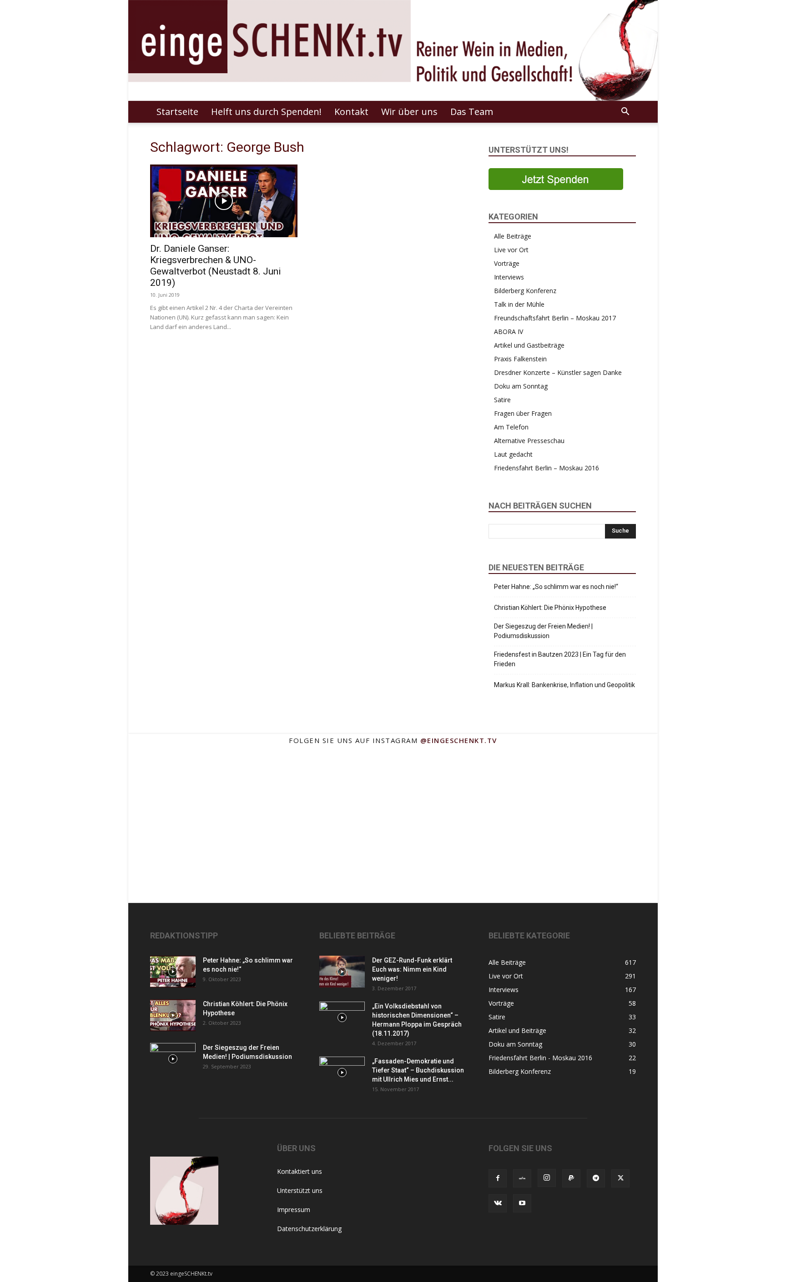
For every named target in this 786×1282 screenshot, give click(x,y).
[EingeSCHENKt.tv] (393, 50)
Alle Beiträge (512, 236)
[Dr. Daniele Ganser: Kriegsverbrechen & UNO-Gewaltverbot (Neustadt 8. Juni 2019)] (223, 201)
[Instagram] (547, 1178)
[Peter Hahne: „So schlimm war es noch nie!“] (173, 972)
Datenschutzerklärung (309, 1228)
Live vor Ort (511, 249)
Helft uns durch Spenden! (266, 111)
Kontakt (351, 111)
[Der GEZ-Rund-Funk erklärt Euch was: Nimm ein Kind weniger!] (342, 972)
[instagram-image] (165, 789)
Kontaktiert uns (299, 1171)
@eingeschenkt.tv (458, 740)
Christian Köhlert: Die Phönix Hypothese (550, 607)
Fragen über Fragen (523, 413)
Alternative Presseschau (529, 440)
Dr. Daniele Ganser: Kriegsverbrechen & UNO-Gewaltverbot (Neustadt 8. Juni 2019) (215, 265)
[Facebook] (498, 1178)
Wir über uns (409, 111)
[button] (625, 112)
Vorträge (506, 263)
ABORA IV (508, 331)
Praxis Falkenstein (520, 358)
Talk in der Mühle (519, 304)
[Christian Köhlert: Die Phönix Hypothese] (173, 1015)
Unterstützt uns (299, 1190)
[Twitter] (620, 1178)
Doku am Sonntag (521, 386)
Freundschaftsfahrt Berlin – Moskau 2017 (555, 318)
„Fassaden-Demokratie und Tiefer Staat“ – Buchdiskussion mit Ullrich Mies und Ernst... (418, 1070)
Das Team (471, 111)
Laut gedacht (513, 454)
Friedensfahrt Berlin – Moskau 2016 (546, 468)
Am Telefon (511, 427)
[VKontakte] (498, 1203)
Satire (502, 399)
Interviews (509, 277)
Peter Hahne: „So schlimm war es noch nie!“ (556, 586)
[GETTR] (522, 1178)
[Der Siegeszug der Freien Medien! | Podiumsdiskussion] (173, 1059)
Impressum (293, 1209)
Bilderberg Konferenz (525, 290)
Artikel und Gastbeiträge (529, 345)
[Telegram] (596, 1178)
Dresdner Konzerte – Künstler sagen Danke (558, 372)
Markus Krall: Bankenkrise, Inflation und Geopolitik (564, 684)
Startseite (177, 111)
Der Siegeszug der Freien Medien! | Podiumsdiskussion (543, 631)
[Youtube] (522, 1203)
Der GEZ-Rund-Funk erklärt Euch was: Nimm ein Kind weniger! (412, 969)
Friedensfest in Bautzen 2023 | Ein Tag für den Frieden (560, 659)
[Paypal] (571, 1178)
